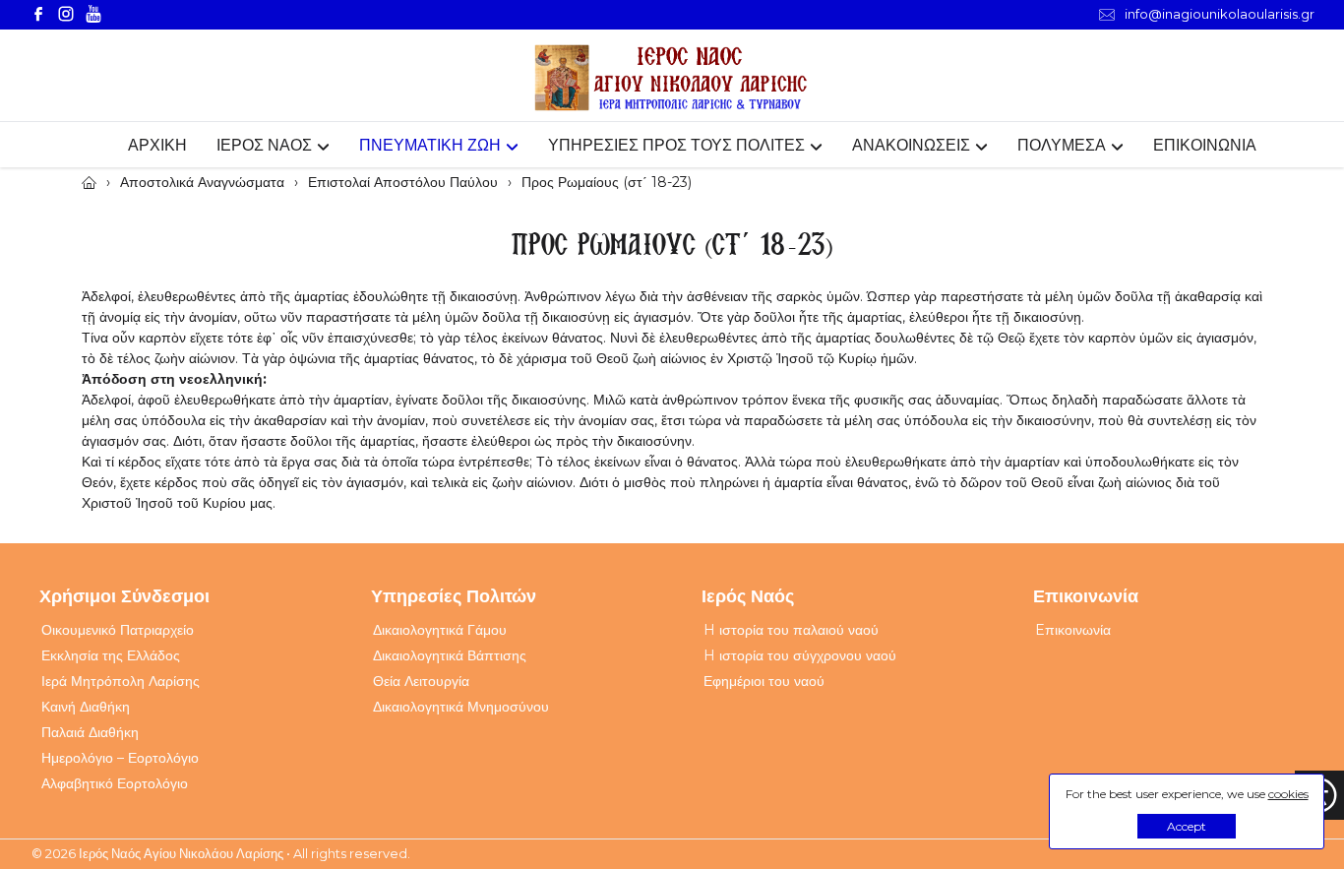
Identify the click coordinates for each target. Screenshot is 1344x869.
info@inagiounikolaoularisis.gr (1219, 14)
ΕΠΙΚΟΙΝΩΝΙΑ (1204, 145)
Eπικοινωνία (1073, 630)
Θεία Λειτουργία (421, 681)
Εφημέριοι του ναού (764, 681)
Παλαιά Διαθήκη (90, 732)
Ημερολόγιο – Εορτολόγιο (120, 758)
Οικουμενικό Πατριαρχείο (117, 630)
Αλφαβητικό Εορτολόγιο (114, 783)
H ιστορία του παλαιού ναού (791, 630)
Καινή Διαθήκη (85, 706)
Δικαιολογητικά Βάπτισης (449, 655)
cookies (1288, 793)
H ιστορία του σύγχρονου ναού (799, 655)
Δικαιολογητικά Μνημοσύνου (461, 706)
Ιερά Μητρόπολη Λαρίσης (120, 681)
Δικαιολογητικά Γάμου (440, 630)
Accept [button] (1186, 826)
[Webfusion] (672, 78)
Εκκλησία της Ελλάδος (110, 655)
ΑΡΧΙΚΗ (157, 145)
